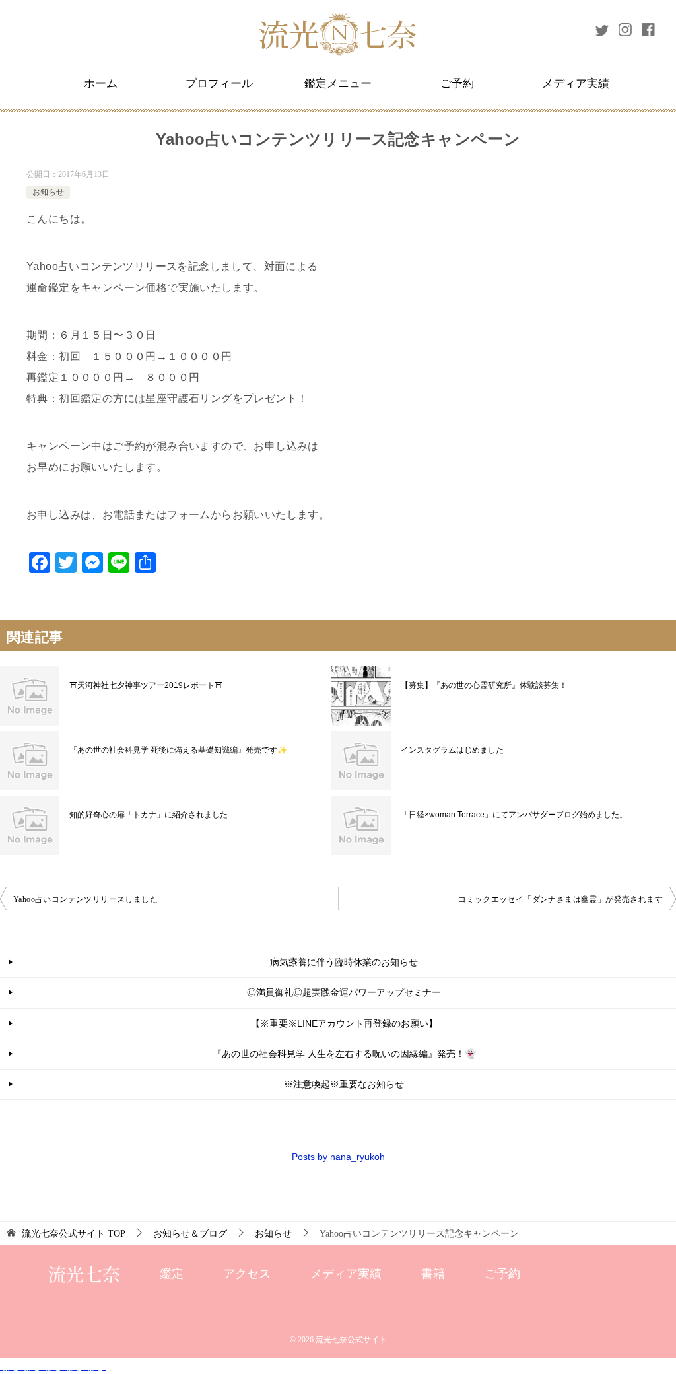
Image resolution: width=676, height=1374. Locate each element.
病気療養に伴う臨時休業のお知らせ (344, 962)
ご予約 (457, 83)
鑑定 (172, 1273)
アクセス (247, 1273)
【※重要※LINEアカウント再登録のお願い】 (344, 1023)
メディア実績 (575, 83)
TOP (73, 1234)
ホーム (101, 83)
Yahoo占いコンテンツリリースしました (85, 899)
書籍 (433, 1273)
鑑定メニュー (338, 83)
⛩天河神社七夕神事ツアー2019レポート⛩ (145, 685)
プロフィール (219, 83)
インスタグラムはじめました (452, 750)
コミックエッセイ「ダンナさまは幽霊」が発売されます (560, 899)
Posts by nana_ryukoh (338, 1156)
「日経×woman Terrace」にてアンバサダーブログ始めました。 (514, 814)
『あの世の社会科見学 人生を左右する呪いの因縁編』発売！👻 (344, 1053)
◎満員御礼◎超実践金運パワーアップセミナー (344, 992)
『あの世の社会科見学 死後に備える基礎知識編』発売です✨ (178, 750)
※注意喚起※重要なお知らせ (344, 1084)
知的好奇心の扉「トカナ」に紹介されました (148, 814)
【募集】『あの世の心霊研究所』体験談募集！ (484, 685)
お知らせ (48, 192)
